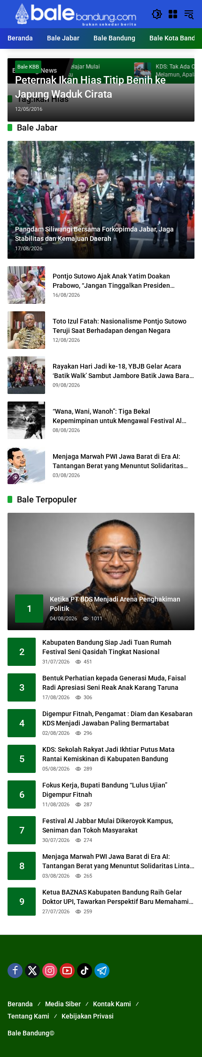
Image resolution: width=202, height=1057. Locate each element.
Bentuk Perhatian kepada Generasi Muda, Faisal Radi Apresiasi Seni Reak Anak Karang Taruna (114, 682)
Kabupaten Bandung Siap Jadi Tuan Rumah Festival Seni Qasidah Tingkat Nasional (106, 647)
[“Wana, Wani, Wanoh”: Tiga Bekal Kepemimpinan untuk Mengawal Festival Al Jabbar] (26, 420)
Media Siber (63, 1004)
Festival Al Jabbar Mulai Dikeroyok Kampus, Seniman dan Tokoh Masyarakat (107, 825)
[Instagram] (49, 970)
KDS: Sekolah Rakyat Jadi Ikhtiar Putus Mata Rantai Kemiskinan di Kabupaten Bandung (108, 754)
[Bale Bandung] (75, 13)
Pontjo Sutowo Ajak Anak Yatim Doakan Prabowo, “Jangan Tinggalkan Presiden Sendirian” (111, 281)
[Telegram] (101, 970)
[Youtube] (67, 970)
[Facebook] (15, 970)
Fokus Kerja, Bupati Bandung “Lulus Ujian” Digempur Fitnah (104, 789)
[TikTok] (84, 970)
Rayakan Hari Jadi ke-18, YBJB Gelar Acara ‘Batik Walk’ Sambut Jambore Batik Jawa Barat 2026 (122, 371)
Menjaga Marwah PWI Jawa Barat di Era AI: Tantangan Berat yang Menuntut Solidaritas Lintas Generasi (118, 462)
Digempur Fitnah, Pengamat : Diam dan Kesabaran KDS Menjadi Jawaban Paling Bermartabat (117, 718)
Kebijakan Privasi (88, 1016)
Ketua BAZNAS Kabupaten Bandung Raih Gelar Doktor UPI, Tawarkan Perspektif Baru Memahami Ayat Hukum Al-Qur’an (115, 897)
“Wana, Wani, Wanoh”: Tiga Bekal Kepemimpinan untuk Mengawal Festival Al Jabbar (117, 416)
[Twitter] (32, 970)
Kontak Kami (112, 1004)
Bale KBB (28, 67)
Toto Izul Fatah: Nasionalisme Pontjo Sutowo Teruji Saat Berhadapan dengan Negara (119, 325)
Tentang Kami (28, 1016)
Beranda (20, 1004)
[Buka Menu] (173, 14)
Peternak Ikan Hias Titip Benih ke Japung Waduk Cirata (90, 87)
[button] (157, 14)
